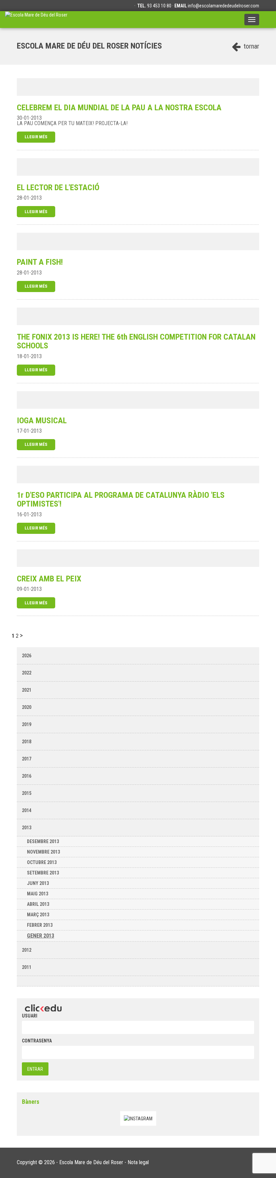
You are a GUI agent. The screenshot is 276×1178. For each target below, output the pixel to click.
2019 (26, 724)
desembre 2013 (43, 841)
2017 (26, 759)
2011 (26, 967)
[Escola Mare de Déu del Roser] (36, 19)
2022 (26, 673)
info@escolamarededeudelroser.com (223, 5)
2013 (26, 827)
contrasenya (37, 1040)
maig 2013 (37, 893)
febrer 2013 (40, 925)
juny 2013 (38, 883)
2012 (26, 950)
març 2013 (38, 914)
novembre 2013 (43, 852)
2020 (26, 707)
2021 (26, 690)
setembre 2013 (43, 872)
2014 (26, 810)
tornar (250, 46)
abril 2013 (38, 904)
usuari (29, 1015)
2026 (26, 655)
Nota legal (138, 1162)
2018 (26, 741)
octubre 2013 (42, 862)
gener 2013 (40, 935)
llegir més (36, 136)
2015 (26, 793)
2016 (26, 776)
